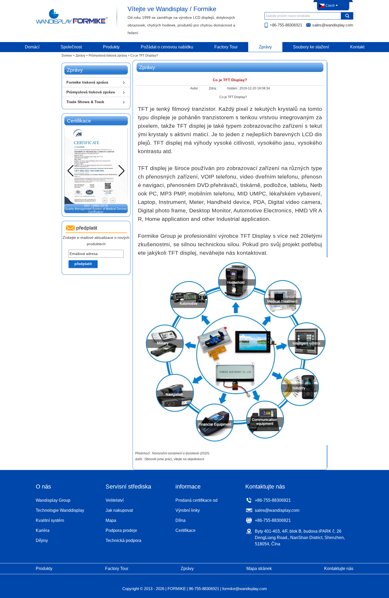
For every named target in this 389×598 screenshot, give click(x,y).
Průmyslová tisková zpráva (108, 55)
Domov (67, 55)
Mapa (111, 520)
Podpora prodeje (121, 530)
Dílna (180, 520)
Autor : (195, 88)
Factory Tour (226, 47)
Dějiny (42, 540)
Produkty (111, 47)
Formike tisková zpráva (87, 82)
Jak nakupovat (119, 510)
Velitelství (115, 500)
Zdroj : (214, 88)
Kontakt (357, 47)
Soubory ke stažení (311, 47)
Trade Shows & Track (85, 102)
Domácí (32, 47)
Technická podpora (123, 540)
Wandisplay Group (53, 500)
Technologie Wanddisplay (60, 510)
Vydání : (233, 88)
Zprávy (265, 47)
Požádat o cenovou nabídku (167, 47)
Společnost (71, 47)
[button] (121, 171)
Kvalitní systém (50, 520)
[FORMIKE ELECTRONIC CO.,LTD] (72, 23)
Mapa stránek (259, 568)
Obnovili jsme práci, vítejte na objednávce (174, 459)
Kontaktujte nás (338, 568)
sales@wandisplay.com (332, 25)
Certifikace (185, 530)
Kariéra (42, 530)
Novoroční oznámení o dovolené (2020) (180, 453)
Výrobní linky (187, 510)
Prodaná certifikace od (196, 500)
